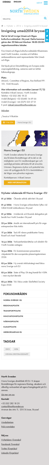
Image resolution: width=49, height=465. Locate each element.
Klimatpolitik (9, 327)
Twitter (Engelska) (9, 448)
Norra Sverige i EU (24, 122)
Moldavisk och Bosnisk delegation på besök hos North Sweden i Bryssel (24, 215)
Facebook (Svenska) (10, 444)
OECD (7, 349)
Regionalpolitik (11, 305)
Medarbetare (7, 422)
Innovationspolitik (13, 316)
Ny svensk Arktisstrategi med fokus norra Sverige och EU (22, 265)
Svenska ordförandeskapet (16, 354)
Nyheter (9, 25)
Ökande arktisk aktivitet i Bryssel (22, 198)
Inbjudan (5, 110)
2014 (18, 25)
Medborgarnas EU (12, 332)
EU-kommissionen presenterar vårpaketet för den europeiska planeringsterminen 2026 (23, 254)
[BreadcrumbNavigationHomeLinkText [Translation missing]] (2, 25)
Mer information (17, 182)
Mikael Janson (24, 177)
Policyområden (8, 426)
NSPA (16, 349)
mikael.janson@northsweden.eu (22, 104)
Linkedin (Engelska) (10, 452)
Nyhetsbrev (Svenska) (11, 439)
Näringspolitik (11, 321)
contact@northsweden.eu (12, 406)
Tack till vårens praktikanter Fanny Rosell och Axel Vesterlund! (22, 234)
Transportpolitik (12, 311)
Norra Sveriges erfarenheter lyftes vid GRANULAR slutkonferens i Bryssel (24, 206)
